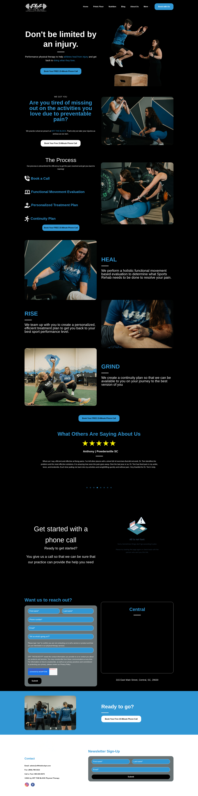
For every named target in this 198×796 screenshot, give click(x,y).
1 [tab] (87, 488)
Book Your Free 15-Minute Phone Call (60, 143)
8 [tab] (111, 488)
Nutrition (112, 7)
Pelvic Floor (98, 7)
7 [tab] (107, 488)
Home (85, 7)
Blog (123, 7)
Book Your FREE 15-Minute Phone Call (61, 71)
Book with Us (164, 7)
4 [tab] (97, 488)
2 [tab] (90, 488)
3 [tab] (94, 488)
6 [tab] (104, 488)
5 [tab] (101, 488)
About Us (134, 7)
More (146, 7)
